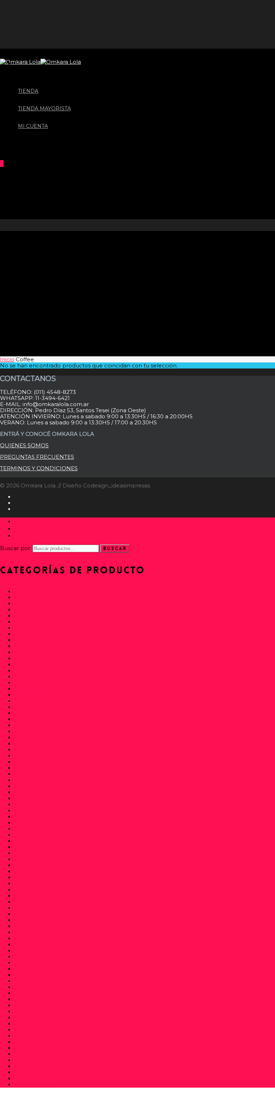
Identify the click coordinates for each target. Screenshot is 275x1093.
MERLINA (27, 883)
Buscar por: (15, 548)
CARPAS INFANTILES (43, 652)
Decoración (30, 688)
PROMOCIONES (36, 975)
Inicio (7, 359)
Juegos (24, 804)
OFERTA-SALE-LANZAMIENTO (56, 920)
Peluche (25, 962)
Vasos (21, 1066)
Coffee (23, 664)
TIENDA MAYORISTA (51, 528)
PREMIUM (28, 969)
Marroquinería (33, 859)
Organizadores (34, 926)
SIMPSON (27, 1017)
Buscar (115, 548)
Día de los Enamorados (45, 713)
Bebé (22, 628)
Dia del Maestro (35, 725)
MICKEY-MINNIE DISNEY (48, 889)
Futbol (23, 762)
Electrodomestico (38, 755)
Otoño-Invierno (35, 932)
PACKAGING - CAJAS (42, 950)
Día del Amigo (33, 719)
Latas (21, 816)
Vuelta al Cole (33, 1084)
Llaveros (25, 828)
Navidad (25, 914)
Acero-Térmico (34, 591)
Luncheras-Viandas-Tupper (51, 835)
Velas (21, 1072)
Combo (24, 670)
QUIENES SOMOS (24, 445)
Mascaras (26, 865)
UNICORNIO (31, 1060)
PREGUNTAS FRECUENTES (37, 456)
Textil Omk (28, 1054)
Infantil (23, 792)
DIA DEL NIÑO (34, 731)
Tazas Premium (35, 1042)
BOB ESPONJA (35, 640)
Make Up (27, 847)
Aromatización (34, 609)
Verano (23, 1078)
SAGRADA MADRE (39, 993)
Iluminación (30, 786)
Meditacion (29, 877)
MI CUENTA (33, 126)
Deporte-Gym (33, 695)
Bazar (22, 621)
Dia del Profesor (36, 743)
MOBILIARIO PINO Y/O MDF (53, 895)
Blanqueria (29, 634)
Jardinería (27, 798)
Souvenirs (27, 1035)
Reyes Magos (32, 987)
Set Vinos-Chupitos (40, 1011)
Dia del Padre (32, 737)
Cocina (23, 658)
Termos (24, 1048)
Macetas (26, 841)
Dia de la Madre (35, 701)
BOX (20, 646)
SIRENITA (27, 1023)
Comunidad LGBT (38, 676)
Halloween (29, 768)
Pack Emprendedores (44, 944)
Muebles (26, 902)
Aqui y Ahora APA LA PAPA (50, 603)
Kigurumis (28, 810)
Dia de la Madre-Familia (46, 707)
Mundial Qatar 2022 (41, 908)
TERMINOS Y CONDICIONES (39, 468)
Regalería (27, 981)
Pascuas (25, 956)
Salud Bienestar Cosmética (50, 999)
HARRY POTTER (36, 774)
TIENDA (28, 521)
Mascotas (27, 871)
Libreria (24, 822)
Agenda (25, 597)
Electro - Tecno (35, 749)
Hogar (23, 780)
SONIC (23, 1029)
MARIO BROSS (34, 853)
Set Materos (30, 1005)
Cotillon (24, 682)
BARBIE (25, 615)
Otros (21, 938)
